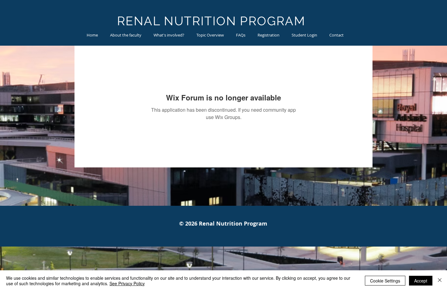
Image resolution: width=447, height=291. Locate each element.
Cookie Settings (385, 281)
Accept (420, 281)
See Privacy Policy (127, 283)
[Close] (439, 280)
